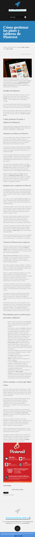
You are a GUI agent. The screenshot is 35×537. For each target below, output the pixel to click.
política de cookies (18, 534)
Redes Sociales (25, 47)
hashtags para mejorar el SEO (16, 175)
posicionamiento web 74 (24, 82)
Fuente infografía (7, 485)
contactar (27, 439)
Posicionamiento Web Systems (14, 521)
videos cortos (16, 230)
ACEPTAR (18, 535)
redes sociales (9, 49)
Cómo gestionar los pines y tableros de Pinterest (15, 32)
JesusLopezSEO (25, 523)
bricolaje (5, 98)
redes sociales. (19, 371)
